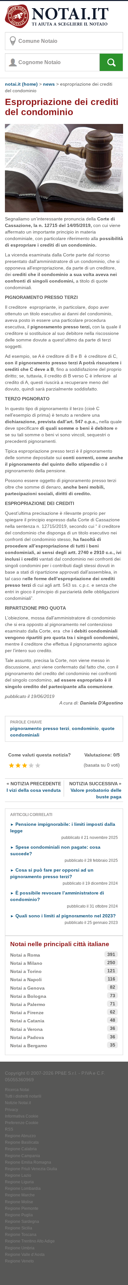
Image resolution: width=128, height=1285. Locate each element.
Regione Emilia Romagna (28, 1162)
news (49, 84)
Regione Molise (19, 1202)
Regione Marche (20, 1195)
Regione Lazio (18, 1175)
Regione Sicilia (18, 1228)
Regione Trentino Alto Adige (30, 1241)
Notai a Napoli (26, 979)
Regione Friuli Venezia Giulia (31, 1169)
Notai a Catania (27, 1020)
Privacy (11, 1109)
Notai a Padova (27, 1037)
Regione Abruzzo (20, 1136)
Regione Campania (22, 1156)
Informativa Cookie (21, 1116)
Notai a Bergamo (28, 1045)
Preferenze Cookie (21, 1122)
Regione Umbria (19, 1248)
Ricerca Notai (17, 1089)
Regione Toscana (20, 1234)
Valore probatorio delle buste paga (95, 790)
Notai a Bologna (28, 996)
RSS (9, 1129)
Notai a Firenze (27, 1012)
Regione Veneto (19, 1261)
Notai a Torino (26, 971)
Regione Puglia (19, 1215)
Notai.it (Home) (21, 84)
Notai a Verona (26, 1029)
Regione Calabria (21, 1149)
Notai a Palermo (27, 1004)
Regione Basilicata (22, 1142)
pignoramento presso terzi (39, 728)
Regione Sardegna (22, 1221)
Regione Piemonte (21, 1208)
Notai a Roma (25, 955)
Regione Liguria (19, 1182)
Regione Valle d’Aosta (25, 1254)
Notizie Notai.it (18, 1103)
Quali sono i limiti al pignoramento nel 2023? (63, 915)
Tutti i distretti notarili (23, 1096)
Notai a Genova (27, 988)
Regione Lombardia (23, 1188)
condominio (85, 728)
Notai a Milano (26, 963)
